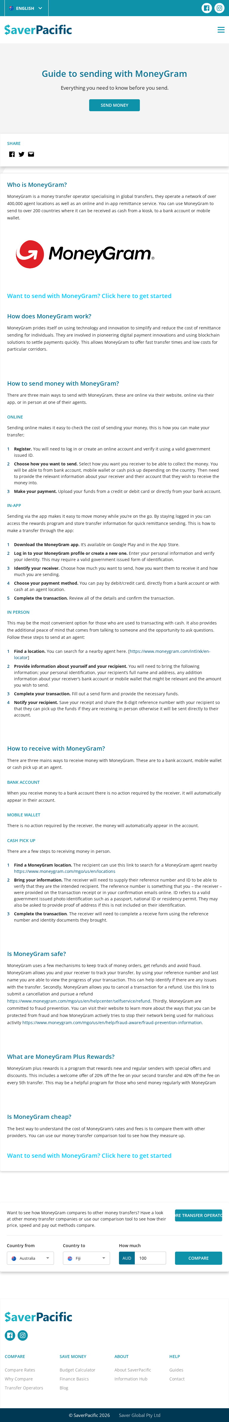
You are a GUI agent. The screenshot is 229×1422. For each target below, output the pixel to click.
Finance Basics (74, 1379)
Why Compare (19, 1379)
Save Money (73, 1356)
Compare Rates (20, 1370)
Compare (198, 1258)
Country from (21, 1245)
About (121, 1356)
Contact (177, 1379)
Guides (176, 1370)
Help (174, 1356)
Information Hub (131, 1379)
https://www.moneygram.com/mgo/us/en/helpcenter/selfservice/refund (78, 1001)
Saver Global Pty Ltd (139, 1415)
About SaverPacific (132, 1370)
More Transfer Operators (198, 1215)
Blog (64, 1388)
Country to (74, 1245)
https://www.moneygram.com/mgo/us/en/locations (64, 871)
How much (130, 1245)
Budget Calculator (77, 1370)
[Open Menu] (221, 29)
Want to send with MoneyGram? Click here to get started (89, 295)
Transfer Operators (24, 1388)
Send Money (114, 105)
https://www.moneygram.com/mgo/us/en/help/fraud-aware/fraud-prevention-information (112, 1022)
